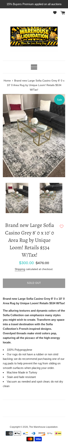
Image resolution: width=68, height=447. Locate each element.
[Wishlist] (55, 12)
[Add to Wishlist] (61, 226)
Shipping (20, 269)
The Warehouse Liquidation (43, 427)
